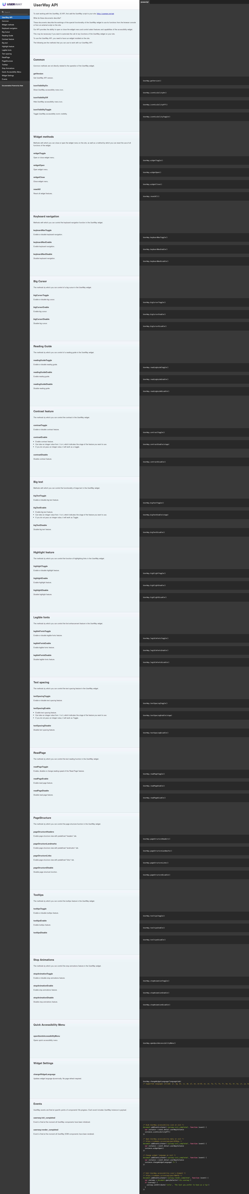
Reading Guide (7, 35)
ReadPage (6, 57)
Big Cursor (6, 32)
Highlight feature (8, 46)
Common (5, 21)
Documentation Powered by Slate (12, 86)
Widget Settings (8, 75)
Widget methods (8, 24)
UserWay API (7, 17)
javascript (144, 2)
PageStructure (7, 61)
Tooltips (5, 64)
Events (4, 79)
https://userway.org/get (105, 13)
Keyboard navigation (9, 28)
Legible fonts (7, 50)
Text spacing (7, 53)
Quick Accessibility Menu (11, 72)
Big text (5, 43)
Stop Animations (8, 68)
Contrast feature (8, 39)
